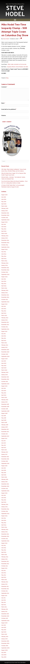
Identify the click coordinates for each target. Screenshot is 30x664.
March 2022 (4, 315)
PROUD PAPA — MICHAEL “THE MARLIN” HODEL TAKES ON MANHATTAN (13, 178)
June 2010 (3, 627)
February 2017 (4, 452)
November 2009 (5, 643)
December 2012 (5, 561)
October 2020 (4, 354)
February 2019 (4, 400)
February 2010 (4, 636)
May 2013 (3, 550)
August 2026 (4, 195)
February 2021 (4, 345)
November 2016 (5, 459)
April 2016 (3, 475)
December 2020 (5, 349)
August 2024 (4, 249)
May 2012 (3, 575)
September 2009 (5, 648)
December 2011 (5, 586)
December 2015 (5, 484)
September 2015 (5, 491)
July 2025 (3, 224)
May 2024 (3, 256)
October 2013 (4, 538)
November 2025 (5, 215)
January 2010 (4, 639)
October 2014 (4, 511)
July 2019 (3, 388)
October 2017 (4, 434)
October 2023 (4, 272)
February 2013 (4, 557)
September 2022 (5, 302)
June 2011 (3, 600)
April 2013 (3, 552)
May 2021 (3, 338)
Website (3, 115)
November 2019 (5, 379)
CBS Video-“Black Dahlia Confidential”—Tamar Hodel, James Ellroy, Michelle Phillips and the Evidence (13, 170)
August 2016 (4, 466)
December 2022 (5, 295)
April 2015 (3, 502)
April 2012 (3, 577)
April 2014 (3, 525)
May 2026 (3, 201)
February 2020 (4, 372)
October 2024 (4, 245)
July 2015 (3, 495)
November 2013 (5, 536)
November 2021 (5, 324)
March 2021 (4, 343)
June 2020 (3, 363)
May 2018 (3, 418)
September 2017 (5, 436)
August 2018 (4, 413)
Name (3, 103)
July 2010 (3, 625)
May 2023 (3, 283)
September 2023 (5, 274)
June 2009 (3, 655)
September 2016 (5, 463)
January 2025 (4, 238)
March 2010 (4, 634)
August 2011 (4, 595)
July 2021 (3, 334)
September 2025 (5, 220)
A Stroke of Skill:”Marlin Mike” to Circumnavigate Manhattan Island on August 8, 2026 (12, 186)
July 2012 (3, 570)
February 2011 (4, 609)
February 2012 (4, 582)
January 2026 (4, 211)
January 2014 (4, 532)
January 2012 (4, 584)
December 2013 (5, 534)
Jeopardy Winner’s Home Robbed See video (17, 67)
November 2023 (5, 270)
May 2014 (3, 523)
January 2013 (4, 559)
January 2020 (4, 375)
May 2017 (3, 445)
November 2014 (5, 509)
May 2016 (3, 472)
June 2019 (3, 390)
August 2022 (4, 304)
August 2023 (4, 277)
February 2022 (4, 318)
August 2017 (4, 438)
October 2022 (4, 299)
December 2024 (5, 240)
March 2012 (4, 579)
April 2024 (3, 258)
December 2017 (5, 429)
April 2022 (3, 313)
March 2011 (4, 607)
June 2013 (3, 548)
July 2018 (3, 416)
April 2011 (3, 605)
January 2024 (4, 265)
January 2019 (4, 402)
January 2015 (4, 507)
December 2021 (5, 322)
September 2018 (5, 411)
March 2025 (4, 233)
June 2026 (3, 199)
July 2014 (3, 518)
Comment (4, 87)
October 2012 (4, 566)
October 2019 (4, 381)
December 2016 (5, 456)
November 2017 (5, 431)
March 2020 (4, 370)
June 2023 (3, 281)
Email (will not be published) (8, 109)
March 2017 (4, 450)
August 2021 (4, 331)
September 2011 (5, 593)
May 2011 (3, 602)
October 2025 (4, 217)
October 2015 (4, 488)
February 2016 (4, 479)
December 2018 (5, 404)
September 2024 (5, 247)
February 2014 (4, 529)
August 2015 (4, 493)
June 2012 (3, 573)
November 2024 (5, 242)
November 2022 (5, 297)
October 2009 (4, 646)
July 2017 (3, 441)
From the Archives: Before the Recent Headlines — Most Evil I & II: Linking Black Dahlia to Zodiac (14, 182)
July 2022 (3, 306)
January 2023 (4, 293)
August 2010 (4, 623)
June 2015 (3, 497)
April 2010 (3, 632)
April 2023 (3, 286)
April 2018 (3, 420)
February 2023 (4, 290)
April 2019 (3, 395)
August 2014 (4, 516)
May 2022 (3, 311)
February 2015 (4, 504)
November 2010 (5, 616)
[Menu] (15, 20)
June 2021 (3, 336)
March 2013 (4, 554)
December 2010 (5, 614)
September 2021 (5, 329)
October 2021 (4, 327)
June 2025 (3, 227)
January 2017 (4, 454)
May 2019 (3, 393)
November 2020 (5, 352)
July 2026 (3, 197)
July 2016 (3, 468)
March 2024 (4, 261)
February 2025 (4, 236)
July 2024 (3, 252)
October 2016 (4, 461)
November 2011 (5, 589)
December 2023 (5, 267)
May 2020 (3, 365)
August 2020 (4, 359)
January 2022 (4, 320)
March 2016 (4, 477)
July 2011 (3, 598)
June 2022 (3, 308)
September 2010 (5, 620)
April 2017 (3, 447)
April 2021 (3, 340)
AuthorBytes (23, 662)
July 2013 (3, 545)
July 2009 (3, 652)
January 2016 (4, 482)
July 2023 (3, 279)
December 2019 (5, 377)
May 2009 (3, 657)
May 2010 (3, 630)
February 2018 (4, 425)
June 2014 (3, 520)
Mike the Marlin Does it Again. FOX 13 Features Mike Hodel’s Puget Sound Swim (13, 174)
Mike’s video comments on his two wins (16, 64)
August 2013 (4, 543)
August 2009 (4, 650)
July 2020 (3, 361)
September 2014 (5, 513)
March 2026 (4, 206)
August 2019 (4, 386)
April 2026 (3, 204)
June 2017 (3, 443)
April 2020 (3, 368)
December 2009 (5, 641)
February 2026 (4, 208)
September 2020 (5, 356)
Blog (7, 78)
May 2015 (3, 500)
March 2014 (4, 527)
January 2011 (4, 611)
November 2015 (5, 486)
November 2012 (5, 564)
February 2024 (4, 263)
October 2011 (4, 591)
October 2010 (4, 618)
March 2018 (4, 422)
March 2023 (4, 288)
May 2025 (3, 229)
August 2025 (4, 222)
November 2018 (5, 406)
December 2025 (5, 213)
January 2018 (4, 427)
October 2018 (4, 409)
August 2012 (4, 568)
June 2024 (3, 254)
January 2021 (4, 347)
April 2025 (3, 231)
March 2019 (4, 397)
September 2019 (5, 384)
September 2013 (5, 541)
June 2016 (3, 470)
